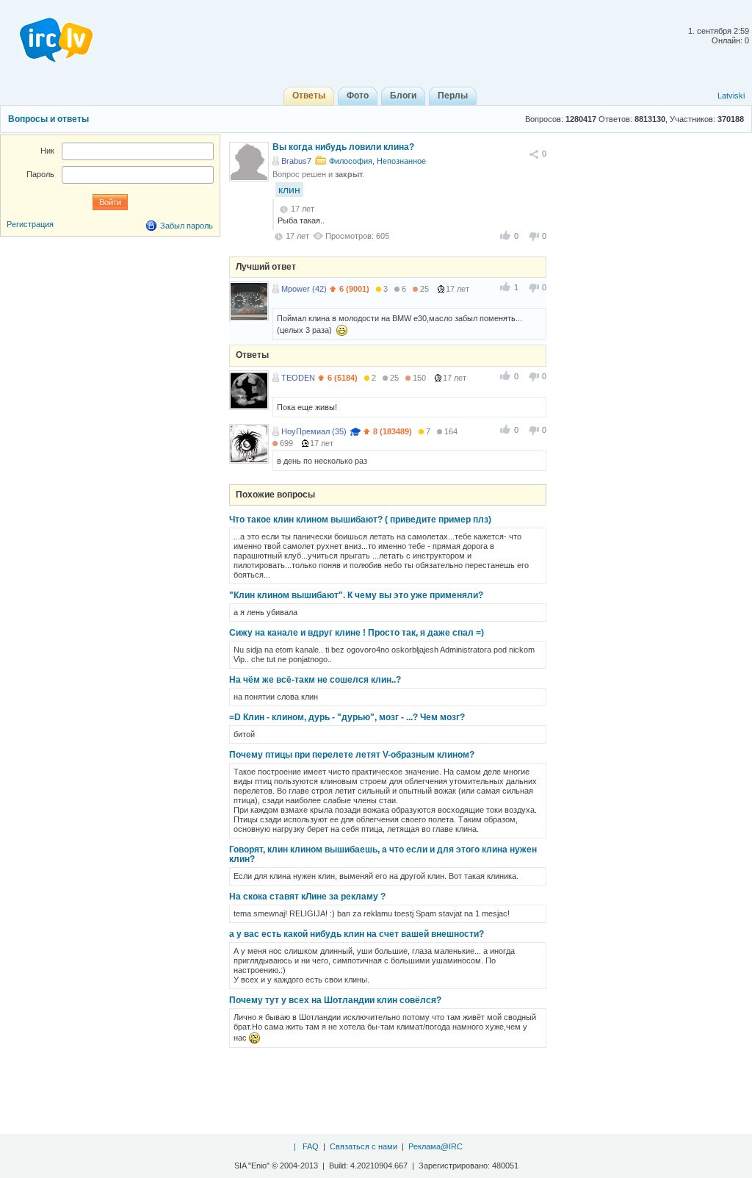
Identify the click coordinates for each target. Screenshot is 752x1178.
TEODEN (298, 377)
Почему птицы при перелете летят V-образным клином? (351, 755)
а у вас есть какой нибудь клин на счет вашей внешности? (356, 934)
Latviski (731, 95)
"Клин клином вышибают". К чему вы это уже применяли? (356, 595)
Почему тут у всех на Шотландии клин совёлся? (335, 1000)
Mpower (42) (304, 288)
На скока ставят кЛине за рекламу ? (307, 896)
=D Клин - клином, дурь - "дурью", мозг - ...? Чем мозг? (347, 717)
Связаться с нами (363, 1146)
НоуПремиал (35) (314, 431)
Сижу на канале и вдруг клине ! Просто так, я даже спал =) (356, 633)
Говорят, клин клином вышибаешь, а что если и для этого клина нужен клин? (383, 854)
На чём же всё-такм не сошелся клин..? (315, 680)
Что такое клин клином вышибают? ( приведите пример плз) (360, 519)
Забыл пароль (186, 225)
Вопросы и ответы (48, 119)
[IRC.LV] (47, 35)
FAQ (311, 1146)
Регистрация (30, 224)
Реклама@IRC (435, 1146)
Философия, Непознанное (377, 161)
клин (289, 189)
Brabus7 (296, 161)
